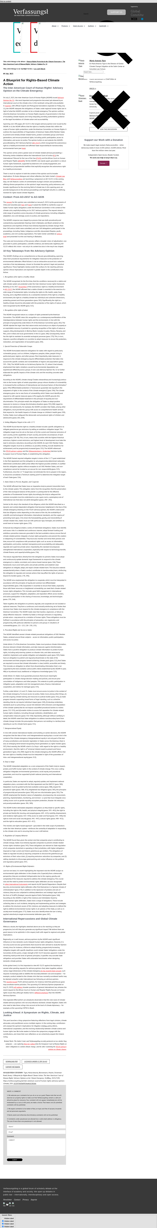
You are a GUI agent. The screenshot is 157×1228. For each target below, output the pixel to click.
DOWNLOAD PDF (12, 1061)
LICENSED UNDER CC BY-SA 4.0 (35, 1061)
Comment (10, 1136)
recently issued (11, 982)
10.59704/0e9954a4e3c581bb (25, 1083)
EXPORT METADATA (13, 1067)
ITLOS (38, 158)
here (23, 148)
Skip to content (5, 1)
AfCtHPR (21, 161)
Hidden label (9, 1218)
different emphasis (41, 993)
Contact (17, 1199)
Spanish (8, 106)
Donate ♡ (103, 163)
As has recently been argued (51, 971)
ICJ (54, 155)
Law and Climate (39, 69)
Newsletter (7, 1199)
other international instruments (16, 884)
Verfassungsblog (16, 179)
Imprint (34, 1199)
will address (18, 987)
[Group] (36, 10)
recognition (22, 287)
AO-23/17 (36, 143)
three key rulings (29, 1044)
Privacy (26, 1199)
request (9, 202)
